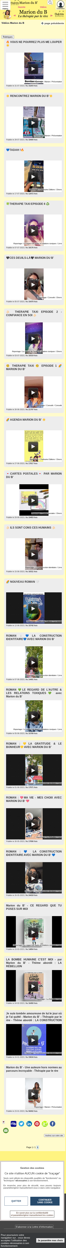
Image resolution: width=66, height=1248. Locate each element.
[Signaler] (5, 1123)
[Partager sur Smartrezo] (13, 1123)
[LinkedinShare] (29, 1123)
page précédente (54, 23)
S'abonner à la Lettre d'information (34, 1226)
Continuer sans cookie (45, 1201)
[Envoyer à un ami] (5, 1130)
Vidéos (43, 7)
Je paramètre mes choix (50, 1240)
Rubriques (8, 37)
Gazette (21, 7)
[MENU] (5, 5)
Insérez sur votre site (54, 1135)
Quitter (16, 1201)
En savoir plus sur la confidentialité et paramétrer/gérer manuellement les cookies (32, 1214)
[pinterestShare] (37, 1123)
